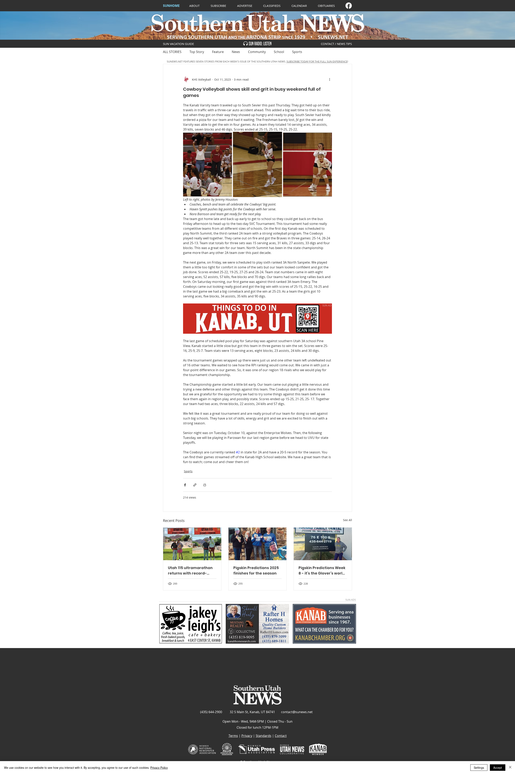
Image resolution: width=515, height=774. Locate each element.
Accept (497, 768)
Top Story (197, 52)
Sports (297, 52)
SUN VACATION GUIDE (178, 44)
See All (347, 520)
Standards (263, 735)
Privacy (246, 735)
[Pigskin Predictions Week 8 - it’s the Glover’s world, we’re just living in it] (323, 544)
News (236, 52)
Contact (281, 735)
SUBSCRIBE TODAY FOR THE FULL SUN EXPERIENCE (316, 61)
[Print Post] (205, 485)
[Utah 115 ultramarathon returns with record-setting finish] (192, 544)
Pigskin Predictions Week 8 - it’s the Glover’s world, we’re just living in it (322, 570)
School (279, 52)
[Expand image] (207, 164)
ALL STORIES (172, 52)
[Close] (510, 767)
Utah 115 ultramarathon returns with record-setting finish (190, 570)
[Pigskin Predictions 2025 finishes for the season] (258, 544)
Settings (479, 768)
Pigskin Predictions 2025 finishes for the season (256, 570)
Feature (218, 52)
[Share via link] (195, 485)
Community (257, 52)
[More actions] (329, 79)
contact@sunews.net (297, 712)
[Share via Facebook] (185, 485)
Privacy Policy (159, 768)
